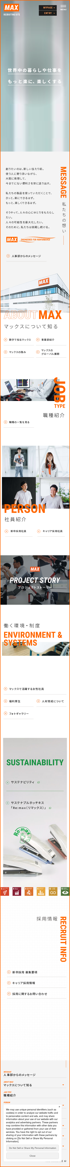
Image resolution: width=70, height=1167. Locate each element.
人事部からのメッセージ (26, 256)
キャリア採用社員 (53, 531)
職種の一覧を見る (19, 422)
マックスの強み (17, 352)
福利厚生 (15, 701)
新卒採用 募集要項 (24, 972)
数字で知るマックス (20, 339)
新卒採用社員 (19, 531)
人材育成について (53, 701)
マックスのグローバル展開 (50, 351)
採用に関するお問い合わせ (29, 994)
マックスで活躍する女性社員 (26, 689)
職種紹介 (10, 1094)
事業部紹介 (48, 339)
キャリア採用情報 (23, 983)
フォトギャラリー (19, 713)
